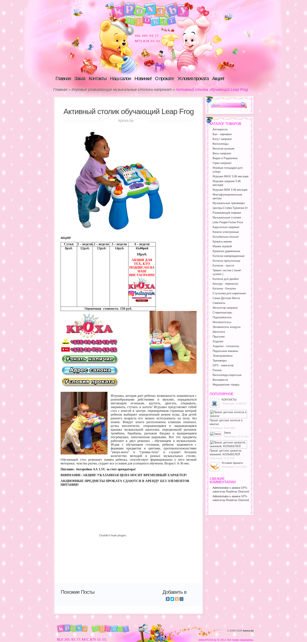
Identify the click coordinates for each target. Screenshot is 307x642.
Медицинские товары (226, 384)
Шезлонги (219, 331)
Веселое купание (223, 148)
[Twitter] (172, 599)
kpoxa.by (248, 630)
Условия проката (193, 78)
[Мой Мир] (181, 599)
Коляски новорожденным (228, 256)
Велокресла (220, 379)
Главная (63, 78)
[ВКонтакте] (168, 599)
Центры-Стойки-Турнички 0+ (230, 207)
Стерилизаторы (222, 312)
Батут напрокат (222, 139)
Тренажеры (220, 360)
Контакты (98, 78)
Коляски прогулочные (226, 260)
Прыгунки (219, 336)
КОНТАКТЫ (229, 399)
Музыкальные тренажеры (229, 203)
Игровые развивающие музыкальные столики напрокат (122, 90)
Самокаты (219, 303)
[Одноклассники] (177, 599)
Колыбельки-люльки (225, 236)
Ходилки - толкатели (226, 346)
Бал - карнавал (222, 134)
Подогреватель (222, 317)
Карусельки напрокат (226, 227)
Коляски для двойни (225, 278)
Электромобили (222, 355)
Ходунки (218, 341)
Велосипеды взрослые (227, 375)
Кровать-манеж (222, 241)
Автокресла (220, 129)
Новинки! (142, 78)
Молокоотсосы (222, 322)
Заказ (79, 78)
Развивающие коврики (227, 212)
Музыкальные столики (227, 217)
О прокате (164, 78)
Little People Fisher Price (228, 222)
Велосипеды (220, 143)
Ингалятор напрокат (225, 307)
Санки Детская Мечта (226, 298)
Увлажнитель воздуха (226, 327)
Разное (217, 370)
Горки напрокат (222, 163)
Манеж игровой (222, 246)
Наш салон (120, 78)
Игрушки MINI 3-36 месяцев (230, 189)
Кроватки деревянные (226, 251)
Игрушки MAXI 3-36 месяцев (231, 176)
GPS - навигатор (223, 365)
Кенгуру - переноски (225, 283)
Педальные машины (225, 351)
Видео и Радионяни (225, 158)
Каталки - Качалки (224, 288)
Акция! (218, 78)
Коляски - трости (223, 265)
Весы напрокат (222, 153)
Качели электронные (226, 231)
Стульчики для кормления (229, 293)
